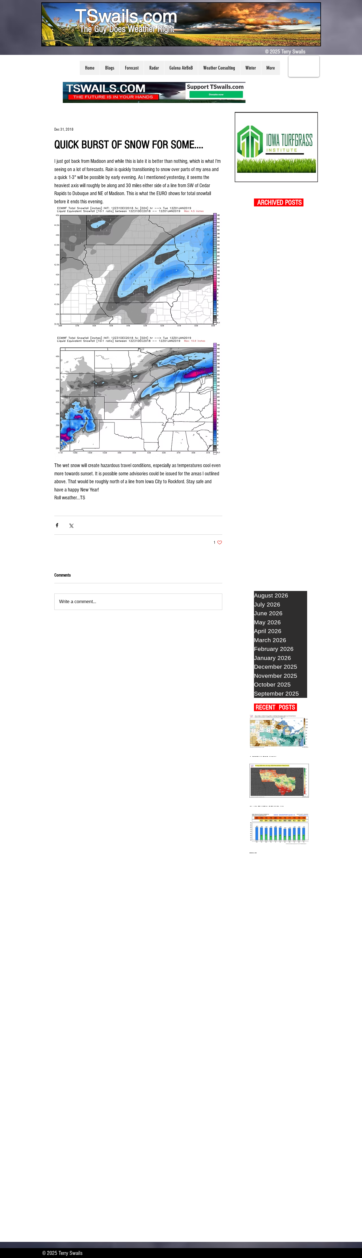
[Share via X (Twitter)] (71, 525)
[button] (109, 68)
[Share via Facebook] (57, 525)
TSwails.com (126, 15)
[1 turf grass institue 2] (276, 147)
